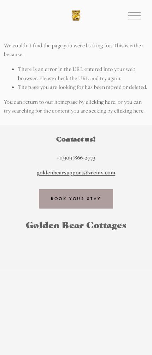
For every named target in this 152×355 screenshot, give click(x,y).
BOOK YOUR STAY (76, 198)
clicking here (100, 101)
